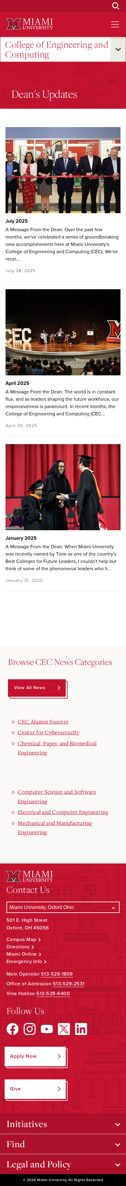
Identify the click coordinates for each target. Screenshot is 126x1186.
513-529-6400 (53, 994)
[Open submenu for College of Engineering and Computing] (118, 49)
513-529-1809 (57, 974)
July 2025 (17, 221)
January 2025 (21, 538)
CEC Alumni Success (43, 721)
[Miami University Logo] (29, 24)
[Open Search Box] (116, 6)
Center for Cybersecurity (49, 732)
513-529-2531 (69, 984)
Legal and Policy (39, 1164)
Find (15, 1144)
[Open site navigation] (115, 24)
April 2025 (17, 383)
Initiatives (26, 1124)
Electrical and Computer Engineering (63, 812)
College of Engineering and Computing (56, 49)
